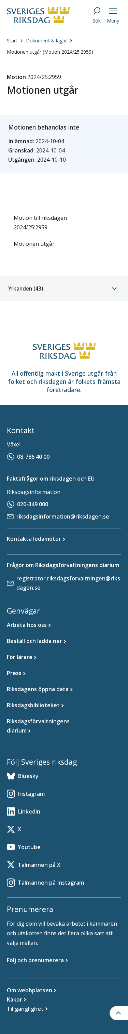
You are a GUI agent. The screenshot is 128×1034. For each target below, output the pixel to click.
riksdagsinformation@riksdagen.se (62, 516)
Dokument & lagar (46, 40)
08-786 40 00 (33, 456)
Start (12, 40)
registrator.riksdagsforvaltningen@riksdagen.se (68, 583)
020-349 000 (32, 504)
